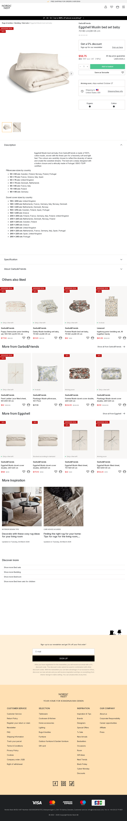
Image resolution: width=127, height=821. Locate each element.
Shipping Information (15, 737)
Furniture (42, 737)
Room (79, 750)
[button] (83, 35)
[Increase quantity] (87, 66)
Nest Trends (82, 760)
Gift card (42, 746)
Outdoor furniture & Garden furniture (53, 741)
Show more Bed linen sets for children (19, 581)
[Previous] (4, 73)
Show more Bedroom (12, 577)
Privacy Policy (12, 750)
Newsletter (11, 728)
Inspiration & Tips (84, 714)
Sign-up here (117, 47)
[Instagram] (63, 783)
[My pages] (106, 7)
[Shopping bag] (118, 7)
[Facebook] (55, 783)
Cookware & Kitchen (47, 718)
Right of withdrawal (14, 764)
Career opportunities (108, 723)
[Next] (71, 73)
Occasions (81, 746)
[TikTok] (72, 783)
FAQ (8, 732)
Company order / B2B (16, 760)
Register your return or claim (18, 723)
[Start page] (6, 7)
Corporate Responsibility (110, 718)
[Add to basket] (28, 337)
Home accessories (46, 723)
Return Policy (12, 718)
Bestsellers (81, 741)
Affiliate (103, 728)
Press (102, 732)
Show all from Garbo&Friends (109, 347)
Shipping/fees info (115, 91)
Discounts (81, 773)
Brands (80, 718)
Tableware (43, 714)
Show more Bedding (12, 572)
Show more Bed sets (12, 567)
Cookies (10, 755)
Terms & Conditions (15, 746)
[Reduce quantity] (80, 66)
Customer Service (14, 714)
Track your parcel (14, 741)
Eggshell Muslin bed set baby (41, 23)
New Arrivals (82, 737)
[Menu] (124, 7)
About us (103, 714)
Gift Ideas (81, 755)
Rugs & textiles (7, 23)
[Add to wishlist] (24, 337)
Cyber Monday (83, 769)
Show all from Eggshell (112, 414)
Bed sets (25, 23)
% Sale (80, 732)
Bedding (18, 23)
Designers (81, 723)
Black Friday (82, 764)
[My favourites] (112, 7)
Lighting (42, 728)
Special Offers (83, 728)
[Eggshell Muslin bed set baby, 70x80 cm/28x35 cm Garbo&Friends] (38, 73)
